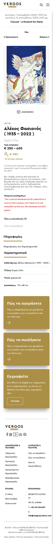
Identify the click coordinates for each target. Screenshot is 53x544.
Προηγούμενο (11, 37)
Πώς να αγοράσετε (36, 453)
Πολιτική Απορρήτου (24, 537)
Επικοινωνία (10, 503)
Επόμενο (44, 37)
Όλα (26, 32)
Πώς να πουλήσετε (36, 458)
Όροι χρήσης (9, 537)
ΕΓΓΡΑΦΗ (15, 401)
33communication (15, 532)
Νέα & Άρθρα (11, 499)
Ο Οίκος (9, 494)
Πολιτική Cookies (42, 537)
